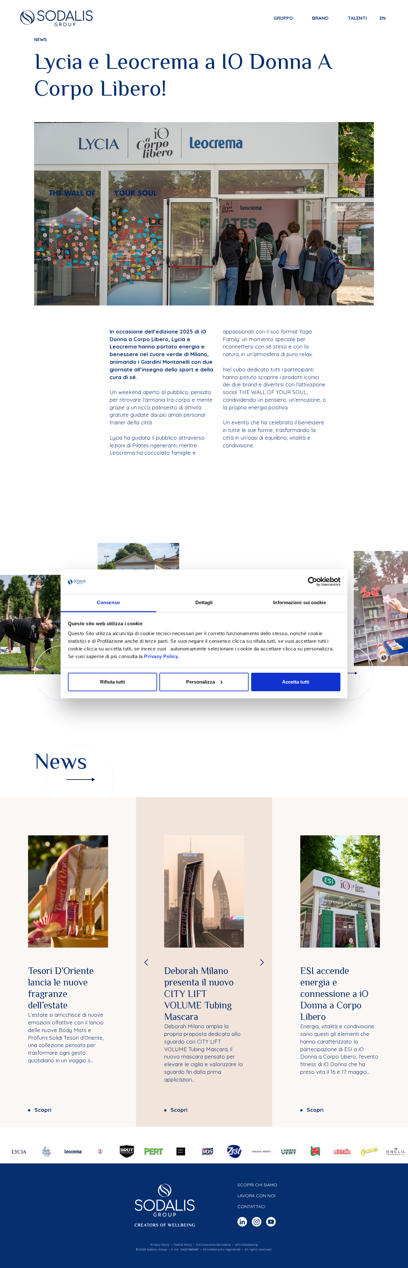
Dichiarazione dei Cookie (213, 1245)
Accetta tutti (295, 682)
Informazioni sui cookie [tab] (299, 602)
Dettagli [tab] (204, 602)
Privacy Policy (161, 656)
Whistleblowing (246, 1245)
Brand (320, 18)
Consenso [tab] (108, 602)
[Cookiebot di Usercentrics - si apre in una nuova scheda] (312, 581)
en (383, 18)
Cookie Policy (183, 1245)
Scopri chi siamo (257, 1185)
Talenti (357, 18)
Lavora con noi (256, 1195)
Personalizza (200, 682)
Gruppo (283, 18)
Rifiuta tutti (112, 682)
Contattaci (251, 1206)
